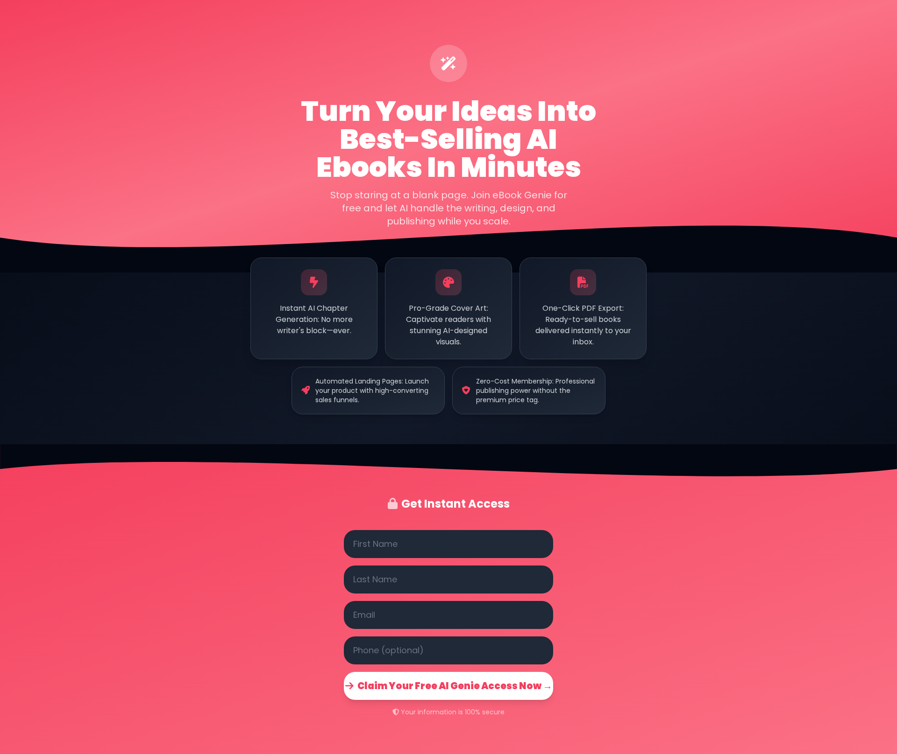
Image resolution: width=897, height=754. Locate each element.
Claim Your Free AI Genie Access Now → (454, 685)
